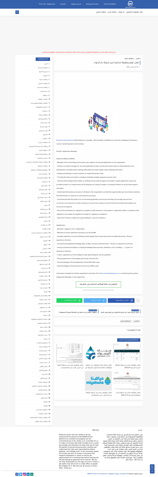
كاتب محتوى (44, 237)
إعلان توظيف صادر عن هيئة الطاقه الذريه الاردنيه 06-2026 (127, 366)
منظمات (45, 229)
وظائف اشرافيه (43, 166)
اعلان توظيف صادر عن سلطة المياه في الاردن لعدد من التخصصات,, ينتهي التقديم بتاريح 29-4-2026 (70, 366)
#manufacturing (69, 140)
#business (59, 140)
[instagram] (24, 474)
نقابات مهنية (43, 276)
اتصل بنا (63, 4)
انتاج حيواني (44, 398)
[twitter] (20, 474)
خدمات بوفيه (44, 300)
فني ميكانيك (44, 209)
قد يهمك (121, 12)
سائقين (45, 139)
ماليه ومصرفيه (43, 272)
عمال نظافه (44, 201)
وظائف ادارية (129, 59)
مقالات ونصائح (43, 304)
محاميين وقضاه (42, 323)
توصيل (45, 241)
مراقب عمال (44, 327)
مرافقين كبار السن (42, 410)
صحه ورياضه (43, 355)
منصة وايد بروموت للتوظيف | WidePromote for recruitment (107, 474)
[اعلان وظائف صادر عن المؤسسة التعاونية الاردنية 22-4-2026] (126, 381)
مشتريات (45, 182)
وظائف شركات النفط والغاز (39, 418)
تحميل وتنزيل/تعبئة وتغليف (39, 256)
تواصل (45, 402)
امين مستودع (43, 131)
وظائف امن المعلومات (40, 296)
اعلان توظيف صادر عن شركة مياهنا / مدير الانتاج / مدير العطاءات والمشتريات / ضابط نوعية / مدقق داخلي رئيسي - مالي (98, 394)
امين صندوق (44, 264)
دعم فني (45, 249)
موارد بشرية (44, 127)
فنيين (46, 205)
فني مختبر (44, 268)
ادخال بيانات (44, 123)
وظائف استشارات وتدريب (39, 233)
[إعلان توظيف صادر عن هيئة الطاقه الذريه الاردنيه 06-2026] (126, 353)
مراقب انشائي (43, 359)
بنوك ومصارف (43, 190)
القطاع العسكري (42, 260)
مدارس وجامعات (42, 158)
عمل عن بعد (44, 288)
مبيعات (45, 76)
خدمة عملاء (44, 91)
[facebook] (17, 474)
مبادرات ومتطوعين (42, 394)
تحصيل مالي (44, 311)
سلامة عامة (44, 213)
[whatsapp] (31, 474)
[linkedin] (28, 474)
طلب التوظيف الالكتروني (134, 12)
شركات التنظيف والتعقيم (39, 319)
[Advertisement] (79, 33)
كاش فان (45, 374)
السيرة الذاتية (43, 72)
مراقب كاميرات (43, 414)
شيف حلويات (43, 331)
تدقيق (46, 245)
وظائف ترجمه (43, 347)
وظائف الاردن (111, 12)
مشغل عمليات (43, 382)
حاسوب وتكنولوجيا (42, 107)
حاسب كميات (43, 363)
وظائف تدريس (43, 142)
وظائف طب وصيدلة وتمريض (38, 146)
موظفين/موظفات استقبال (39, 170)
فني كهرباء (44, 225)
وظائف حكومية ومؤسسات (39, 103)
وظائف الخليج (101, 12)
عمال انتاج (44, 186)
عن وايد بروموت (76, 4)
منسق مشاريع (43, 280)
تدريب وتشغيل (43, 335)
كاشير (46, 221)
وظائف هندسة (43, 68)
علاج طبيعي (44, 378)
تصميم (45, 135)
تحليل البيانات (43, 351)
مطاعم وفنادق (43, 119)
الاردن (137, 59)
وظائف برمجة (43, 115)
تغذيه (46, 292)
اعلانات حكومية (43, 99)
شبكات (45, 315)
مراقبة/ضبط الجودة (41, 154)
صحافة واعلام (43, 390)
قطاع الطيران (43, 370)
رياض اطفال (44, 366)
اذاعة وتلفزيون (43, 217)
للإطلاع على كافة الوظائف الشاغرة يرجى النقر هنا (98, 284)
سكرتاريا (45, 111)
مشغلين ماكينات (42, 343)
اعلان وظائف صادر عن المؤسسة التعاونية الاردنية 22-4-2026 (128, 394)
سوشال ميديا (43, 174)
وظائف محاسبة (42, 87)
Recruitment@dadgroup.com (111, 273)
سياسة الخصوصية (92, 4)
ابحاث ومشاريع (43, 197)
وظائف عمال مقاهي (41, 421)
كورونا (46, 406)
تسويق (45, 95)
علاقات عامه (44, 252)
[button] (121, 300)
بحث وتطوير (44, 307)
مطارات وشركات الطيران (40, 386)
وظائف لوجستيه (42, 178)
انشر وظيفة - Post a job (47, 4)
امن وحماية (44, 284)
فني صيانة (44, 194)
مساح (46, 339)
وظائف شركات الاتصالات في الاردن (37, 162)
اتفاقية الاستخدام (110, 4)
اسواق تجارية (43, 150)
